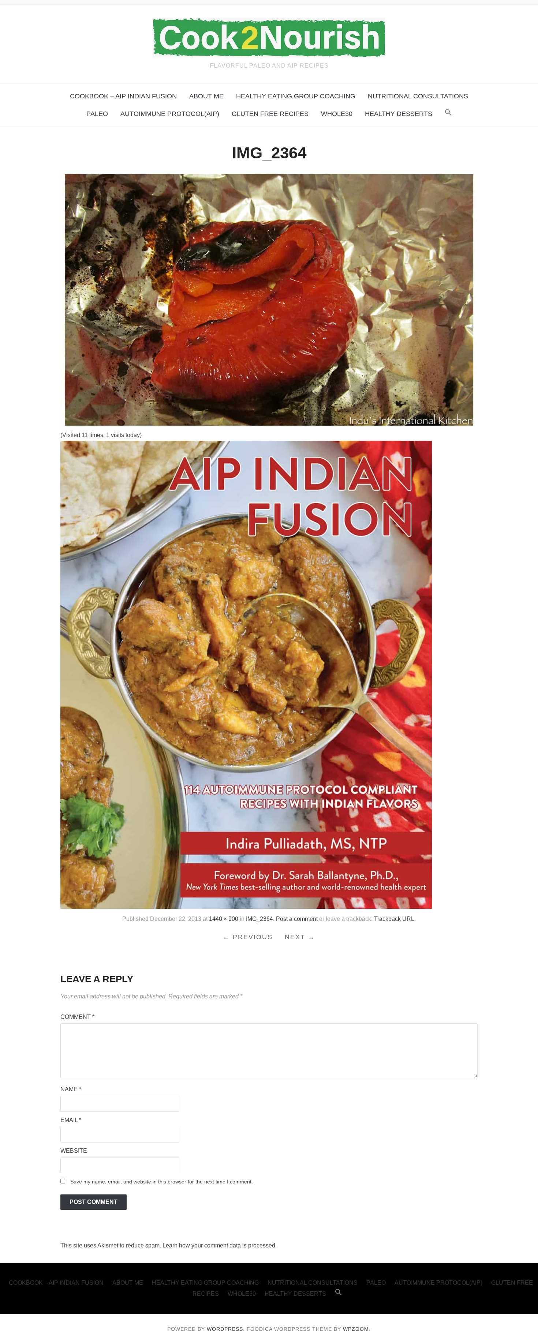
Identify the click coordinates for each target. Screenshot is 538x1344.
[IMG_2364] (269, 299)
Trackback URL (394, 919)
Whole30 (336, 113)
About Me (206, 96)
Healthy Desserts (398, 113)
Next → (300, 937)
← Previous (248, 937)
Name (70, 1089)
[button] (448, 113)
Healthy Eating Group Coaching (295, 96)
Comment (77, 1017)
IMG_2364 (259, 919)
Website (73, 1151)
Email (70, 1120)
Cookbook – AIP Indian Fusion (123, 96)
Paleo (97, 113)
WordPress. (226, 1329)
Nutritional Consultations (418, 96)
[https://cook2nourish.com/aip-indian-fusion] (246, 674)
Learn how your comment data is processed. (219, 1245)
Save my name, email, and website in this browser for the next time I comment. (161, 1182)
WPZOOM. (357, 1329)
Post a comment (297, 919)
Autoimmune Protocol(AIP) (169, 113)
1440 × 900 (223, 919)
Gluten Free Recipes (270, 113)
